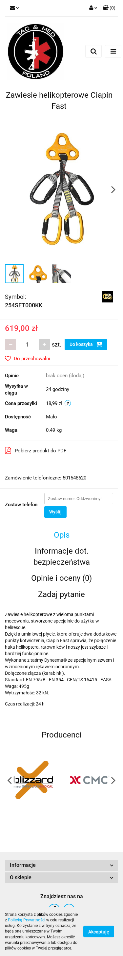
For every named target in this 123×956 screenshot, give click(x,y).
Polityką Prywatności (26, 920)
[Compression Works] (90, 779)
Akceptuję (98, 931)
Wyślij (55, 511)
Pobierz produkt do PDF (40, 451)
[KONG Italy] (107, 296)
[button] (61, 865)
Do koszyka (82, 344)
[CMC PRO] (33, 779)
